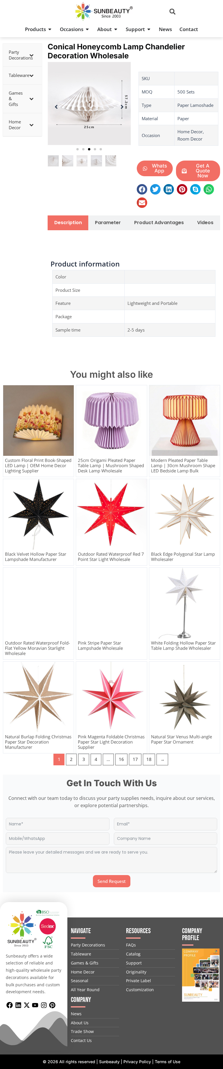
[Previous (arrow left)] (10, 534)
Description (68, 223)
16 (121, 759)
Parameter (108, 223)
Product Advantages (159, 223)
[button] (173, 12)
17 (135, 759)
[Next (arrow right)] (213, 534)
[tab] (68, 222)
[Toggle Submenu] (31, 55)
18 (149, 759)
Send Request (112, 881)
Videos (205, 223)
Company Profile (192, 934)
